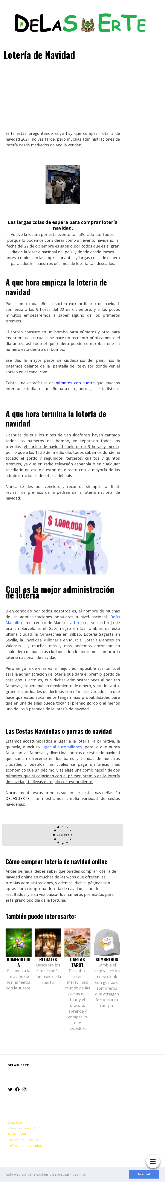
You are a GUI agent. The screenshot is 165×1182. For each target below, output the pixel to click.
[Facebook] (17, 1089)
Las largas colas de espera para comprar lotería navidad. (63, 225)
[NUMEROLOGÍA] (19, 942)
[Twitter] (10, 1089)
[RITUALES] (48, 942)
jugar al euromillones (61, 746)
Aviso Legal (17, 1134)
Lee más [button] (79, 1174)
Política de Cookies (23, 1140)
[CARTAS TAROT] (77, 942)
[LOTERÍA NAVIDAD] (63, 184)
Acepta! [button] (144, 1174)
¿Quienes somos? (22, 1128)
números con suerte (75, 382)
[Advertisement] (62, 96)
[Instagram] (24, 1089)
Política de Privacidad (25, 1146)
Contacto (15, 1122)
